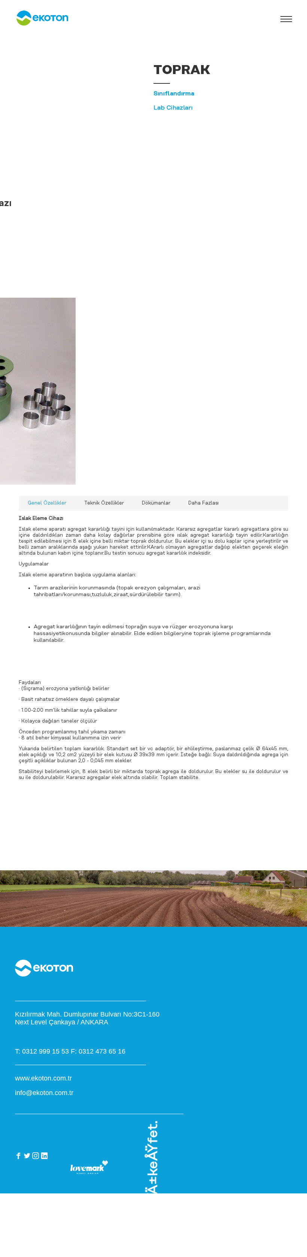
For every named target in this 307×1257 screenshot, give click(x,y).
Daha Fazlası (203, 503)
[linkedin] (44, 1155)
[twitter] (27, 1155)
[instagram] (35, 1155)
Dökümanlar (156, 503)
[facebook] (18, 1155)
